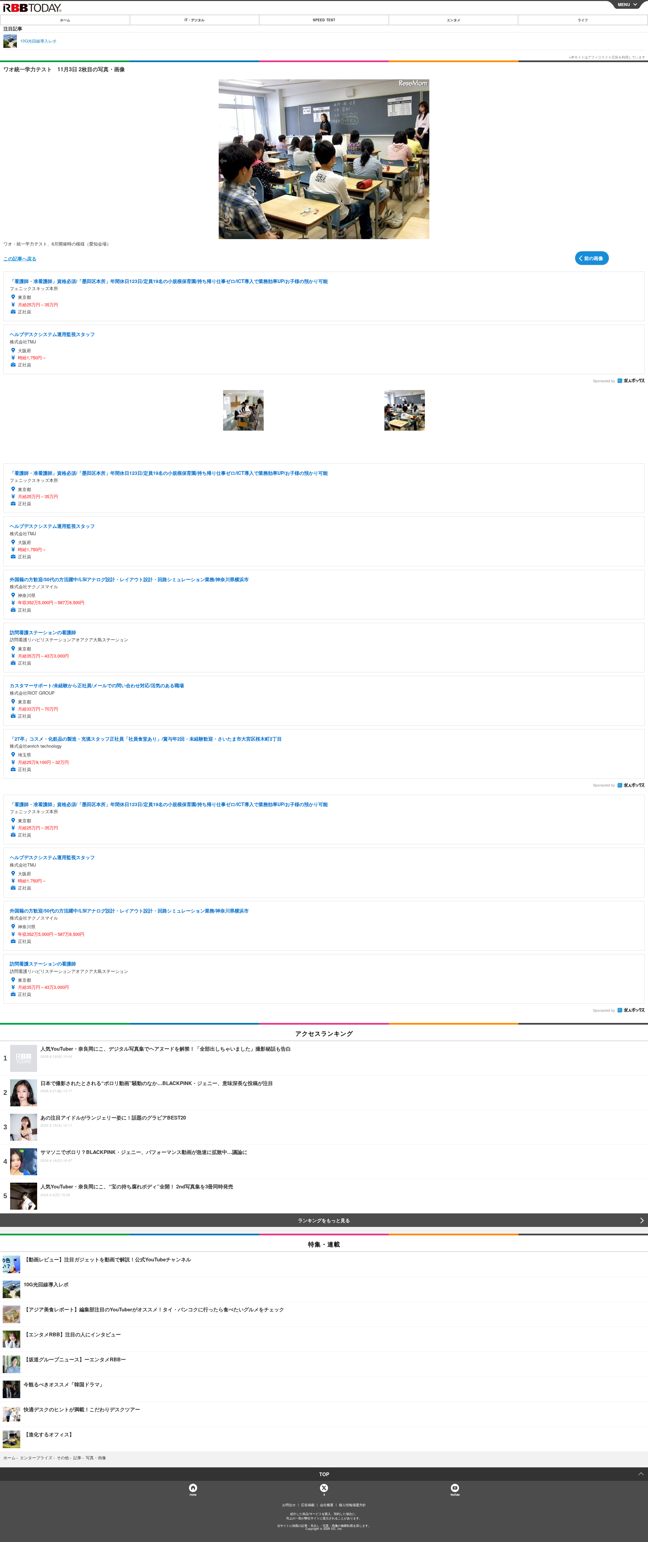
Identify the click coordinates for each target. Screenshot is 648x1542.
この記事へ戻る (19, 258)
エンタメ (453, 20)
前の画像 (593, 258)
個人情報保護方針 (352, 1505)
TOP (324, 1474)
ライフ (583, 20)
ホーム (65, 20)
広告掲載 (308, 1505)
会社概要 (326, 1505)
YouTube (455, 1494)
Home (193, 1494)
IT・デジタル (195, 20)
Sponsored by (604, 381)
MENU (624, 4)
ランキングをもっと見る (324, 1220)
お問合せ (289, 1505)
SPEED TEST (324, 20)
